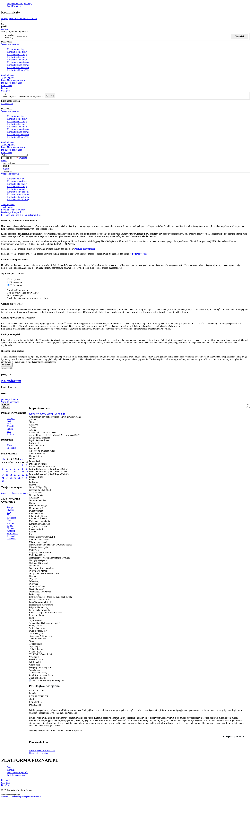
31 (3, 481)
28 (19, 478)
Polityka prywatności (16, 775)
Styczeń (10, 510)
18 (7, 475)
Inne (9, 431)
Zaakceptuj (7, 368)
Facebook (5, 88)
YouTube (15, 215)
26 (11, 478)
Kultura (14, 399)
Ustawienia (6, 365)
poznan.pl (5, 399)
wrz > (22, 459)
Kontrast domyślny (15, 49)
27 (15, 478)
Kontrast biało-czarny (17, 54)
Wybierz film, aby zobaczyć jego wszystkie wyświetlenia (55, 417)
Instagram (5, 90)
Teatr (9, 421)
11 (7, 471)
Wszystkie (15, 279)
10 (3, 471)
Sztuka (10, 429)
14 (19, 471)
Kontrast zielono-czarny (18, 65)
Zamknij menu (8, 75)
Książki (10, 426)
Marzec (10, 515)
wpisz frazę (11, 36)
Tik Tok (23, 215)
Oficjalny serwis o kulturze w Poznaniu (19, 18)
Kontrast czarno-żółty (17, 59)
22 (23, 475)
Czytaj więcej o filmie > (233, 737)
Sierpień (11, 528)
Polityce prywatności (84, 249)
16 (27, 471)
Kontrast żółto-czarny (17, 57)
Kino (9, 445)
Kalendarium (11, 381)
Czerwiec (11, 523)
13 (15, 471)
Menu (4, 160)
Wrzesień (11, 531)
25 (7, 478)
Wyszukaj (239, 36)
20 (15, 475)
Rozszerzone (16, 282)
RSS (39, 215)
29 (23, 478)
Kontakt (10, 770)
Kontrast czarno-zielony (18, 62)
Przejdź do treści (14, 6)
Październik (12, 533)
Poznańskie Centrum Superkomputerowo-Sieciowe (21, 797)
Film (9, 423)
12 (11, 471)
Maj (9, 520)
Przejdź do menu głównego (19, 3)
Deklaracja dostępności (17, 772)
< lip (3, 459)
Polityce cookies (139, 254)
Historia (10, 434)
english (4, 29)
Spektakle (11, 448)
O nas (9, 767)
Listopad (11, 536)
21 (19, 475)
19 (11, 475)
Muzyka (11, 418)
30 (27, 478)
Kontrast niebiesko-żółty (18, 70)
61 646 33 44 (7, 103)
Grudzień (11, 538)
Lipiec (10, 525)
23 (27, 475)
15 (23, 471)
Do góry (248, 405)
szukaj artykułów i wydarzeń (15, 97)
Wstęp (10, 507)
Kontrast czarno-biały (17, 52)
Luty (9, 512)
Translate (23, 158)
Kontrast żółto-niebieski (18, 67)
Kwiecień (11, 517)
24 (3, 478)
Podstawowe (16, 285)
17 (3, 475)
